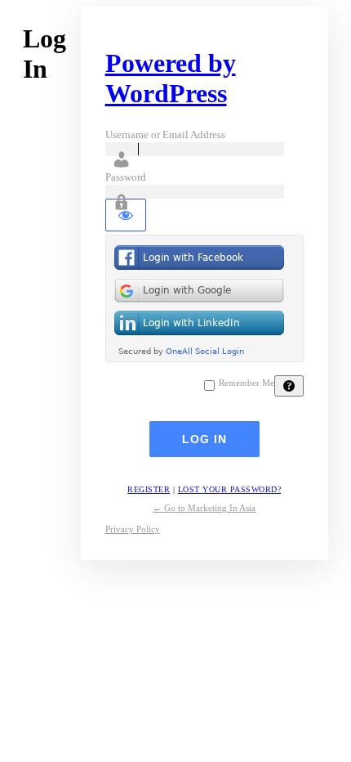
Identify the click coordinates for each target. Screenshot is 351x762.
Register (148, 489)
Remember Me (246, 383)
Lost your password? (230, 489)
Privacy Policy (132, 529)
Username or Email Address (165, 134)
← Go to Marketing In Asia (204, 508)
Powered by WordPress (170, 78)
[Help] (289, 386)
